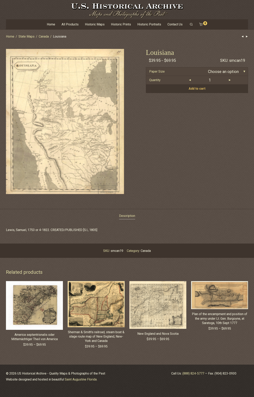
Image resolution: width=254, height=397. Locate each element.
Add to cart (197, 88)
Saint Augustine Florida (81, 379)
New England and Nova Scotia (158, 334)
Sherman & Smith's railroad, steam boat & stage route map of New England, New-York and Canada (96, 336)
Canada (44, 36)
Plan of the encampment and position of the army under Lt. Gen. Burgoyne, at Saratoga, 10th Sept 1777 (219, 318)
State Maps (26, 36)
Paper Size (157, 71)
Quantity (155, 80)
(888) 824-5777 (193, 373)
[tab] (127, 216)
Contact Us (175, 24)
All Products (70, 24)
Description (127, 216)
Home (51, 24)
